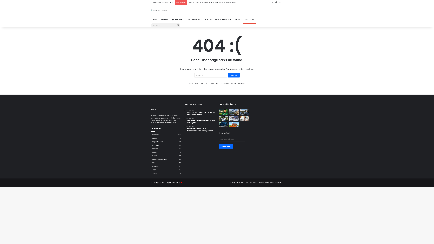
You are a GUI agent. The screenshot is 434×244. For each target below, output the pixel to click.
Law (153, 163)
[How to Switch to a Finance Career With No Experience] (234, 118)
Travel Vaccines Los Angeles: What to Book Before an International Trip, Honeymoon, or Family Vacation (224, 2)
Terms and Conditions (228, 83)
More (237, 20)
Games (154, 152)
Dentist (154, 138)
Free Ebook (250, 20)
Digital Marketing (158, 142)
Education (155, 145)
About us (204, 83)
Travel (154, 173)
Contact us (214, 83)
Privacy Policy (193, 83)
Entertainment (193, 20)
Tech (154, 170)
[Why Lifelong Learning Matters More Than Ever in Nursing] (223, 118)
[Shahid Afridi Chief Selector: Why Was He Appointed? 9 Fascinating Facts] (223, 112)
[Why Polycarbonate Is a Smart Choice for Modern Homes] (234, 112)
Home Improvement (223, 20)
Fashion (155, 149)
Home (155, 20)
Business (164, 20)
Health (208, 20)
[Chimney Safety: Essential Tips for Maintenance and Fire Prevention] (234, 124)
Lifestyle (178, 20)
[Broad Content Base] (159, 10)
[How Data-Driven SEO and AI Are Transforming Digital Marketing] (223, 124)
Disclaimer (241, 83)
